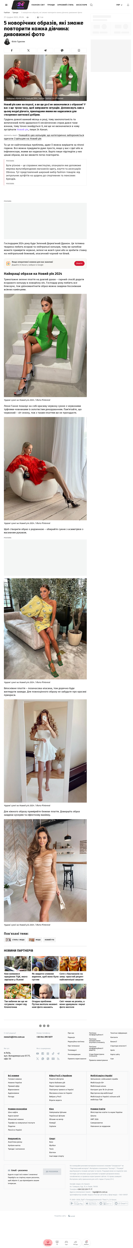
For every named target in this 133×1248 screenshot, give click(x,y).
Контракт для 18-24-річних (102, 1090)
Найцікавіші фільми (57, 1112)
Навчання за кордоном (100, 1126)
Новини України (15, 1083)
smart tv (106, 1203)
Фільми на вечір (56, 1119)
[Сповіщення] (128, 5)
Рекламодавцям (74, 1054)
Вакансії (113, 1042)
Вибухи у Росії (55, 1097)
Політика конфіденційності (96, 1034)
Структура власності (118, 1046)
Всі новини (13, 1075)
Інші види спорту (56, 1156)
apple (91, 1203)
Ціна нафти (13, 1112)
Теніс (51, 1149)
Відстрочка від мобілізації (102, 1093)
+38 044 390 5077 (44, 1037)
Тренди (51, 5)
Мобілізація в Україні (101, 1075)
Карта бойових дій (57, 1083)
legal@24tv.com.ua (100, 1192)
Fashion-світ (38, 5)
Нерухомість (14, 1138)
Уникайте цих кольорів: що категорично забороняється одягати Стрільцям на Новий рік (44, 137)
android (77, 1203)
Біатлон (52, 1152)
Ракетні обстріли (56, 1079)
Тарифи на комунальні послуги (21, 1123)
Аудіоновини (13, 1093)
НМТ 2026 (94, 1119)
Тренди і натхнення (16, 1149)
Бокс (51, 1142)
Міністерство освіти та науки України (106, 1112)
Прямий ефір (13, 1086)
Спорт (52, 1138)
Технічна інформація (118, 1033)
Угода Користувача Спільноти (96, 1055)
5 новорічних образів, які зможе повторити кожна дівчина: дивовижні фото (52, 12)
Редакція (71, 1037)
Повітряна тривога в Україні (61, 1090)
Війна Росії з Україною (60, 1075)
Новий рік (22, 129)
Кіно (51, 1109)
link (37, 1053)
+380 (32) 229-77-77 (84, 1189)
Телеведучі (72, 1050)
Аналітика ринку (15, 1142)
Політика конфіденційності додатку (96, 1048)
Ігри (112, 1059)
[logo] (20, 4)
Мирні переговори (57, 1086)
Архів (112, 1050)
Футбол (52, 1145)
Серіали (52, 1126)
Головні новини (15, 1079)
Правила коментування (98, 1060)
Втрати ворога (55, 1100)
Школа (93, 1116)
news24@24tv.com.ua (14, 1037)
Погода (11, 1097)
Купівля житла (14, 1145)
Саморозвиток (97, 1123)
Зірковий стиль (65, 5)
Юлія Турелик (18, 42)
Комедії (52, 1123)
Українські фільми (57, 1116)
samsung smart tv (121, 1203)
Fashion (7, 12)
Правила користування (77, 1059)
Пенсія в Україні (15, 1130)
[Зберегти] (79, 50)
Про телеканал (74, 1046)
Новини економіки (17, 1109)
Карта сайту (115, 1054)
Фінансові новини (16, 1119)
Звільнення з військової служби (104, 1079)
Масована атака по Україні (60, 1093)
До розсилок (52, 1172)
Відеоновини (13, 1090)
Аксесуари (81, 5)
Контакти (114, 1037)
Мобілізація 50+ (97, 1083)
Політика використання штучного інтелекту (97, 1040)
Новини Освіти (98, 1109)
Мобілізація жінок (98, 1086)
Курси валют (13, 1116)
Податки (11, 1126)
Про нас (71, 1033)
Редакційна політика (76, 1042)
